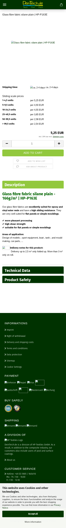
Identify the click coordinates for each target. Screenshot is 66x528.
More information (33, 522)
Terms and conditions (17, 348)
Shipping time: (10, 87)
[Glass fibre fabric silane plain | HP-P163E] (33, 42)
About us (10, 460)
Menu (4, 4)
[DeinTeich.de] (33, 4)
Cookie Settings (14, 367)
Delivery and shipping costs (20, 342)
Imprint (10, 330)
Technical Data (17, 270)
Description (15, 185)
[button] (7, 143)
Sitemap (10, 360)
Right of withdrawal (15, 336)
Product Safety (18, 280)
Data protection (14, 354)
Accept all (33, 514)
